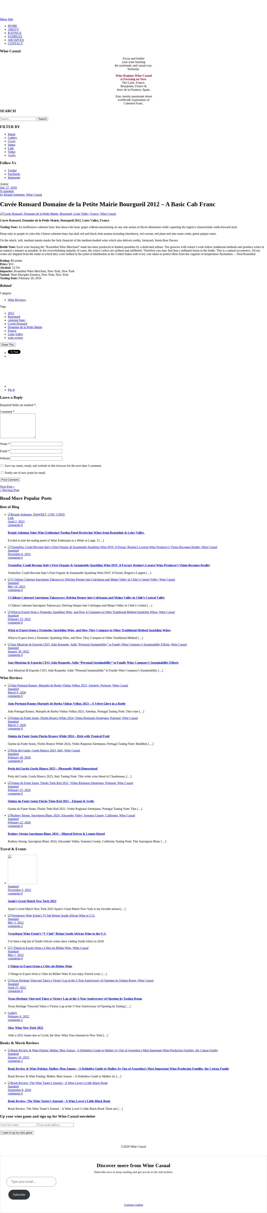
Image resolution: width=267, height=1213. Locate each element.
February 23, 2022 (19, 619)
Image (11, 134)
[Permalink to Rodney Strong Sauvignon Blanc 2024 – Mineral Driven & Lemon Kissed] (71, 815)
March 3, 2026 (17, 725)
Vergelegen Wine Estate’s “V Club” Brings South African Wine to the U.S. (57, 933)
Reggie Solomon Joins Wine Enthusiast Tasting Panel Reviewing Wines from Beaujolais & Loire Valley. (76, 532)
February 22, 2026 (19, 822)
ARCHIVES (16, 40)
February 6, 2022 (18, 1016)
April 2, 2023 (16, 521)
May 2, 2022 (16, 922)
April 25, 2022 (17, 987)
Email (5, 451)
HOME (12, 26)
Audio (12, 155)
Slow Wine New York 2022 (25, 1027)
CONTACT (15, 43)
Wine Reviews (17, 299)
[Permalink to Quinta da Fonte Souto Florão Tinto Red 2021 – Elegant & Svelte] (70, 783)
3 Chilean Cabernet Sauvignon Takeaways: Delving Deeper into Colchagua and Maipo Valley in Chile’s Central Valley (86, 597)
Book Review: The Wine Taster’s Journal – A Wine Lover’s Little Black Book (59, 1101)
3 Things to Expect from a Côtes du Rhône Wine (40, 966)
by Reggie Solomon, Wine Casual (21, 194)
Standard (13, 550)
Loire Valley (15, 334)
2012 (11, 313)
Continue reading (133, 1204)
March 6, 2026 (17, 692)
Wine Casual (134, 9)
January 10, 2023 (18, 1057)
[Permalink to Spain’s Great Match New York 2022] (22, 883)
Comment (7, 411)
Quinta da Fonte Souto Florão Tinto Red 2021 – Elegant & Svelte (51, 801)
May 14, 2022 (16, 586)
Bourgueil (14, 316)
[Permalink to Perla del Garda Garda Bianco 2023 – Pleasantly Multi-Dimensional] (44, 750)
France (12, 330)
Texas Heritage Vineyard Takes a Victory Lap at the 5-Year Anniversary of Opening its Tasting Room (75, 998)
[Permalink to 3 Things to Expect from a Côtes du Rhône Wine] (48, 948)
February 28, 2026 (19, 757)
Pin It (11, 389)
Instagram (14, 177)
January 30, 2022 (18, 651)
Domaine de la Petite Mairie (25, 327)
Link (11, 148)
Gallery (12, 137)
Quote (11, 141)
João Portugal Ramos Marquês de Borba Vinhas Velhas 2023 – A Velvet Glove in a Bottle (66, 703)
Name (5, 444)
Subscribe (19, 1194)
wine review (15, 337)
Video (11, 151)
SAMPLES (15, 36)
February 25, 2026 (19, 790)
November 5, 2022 (19, 890)
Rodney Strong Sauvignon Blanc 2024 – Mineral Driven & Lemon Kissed (56, 833)
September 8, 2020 (19, 1090)
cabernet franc (16, 320)
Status (11, 144)
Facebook (14, 174)
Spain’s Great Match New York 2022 (32, 901)
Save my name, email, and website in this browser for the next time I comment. (53, 465)
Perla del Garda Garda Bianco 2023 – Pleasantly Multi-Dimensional (52, 768)
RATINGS (14, 33)
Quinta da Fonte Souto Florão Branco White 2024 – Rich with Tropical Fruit (58, 736)
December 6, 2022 (19, 554)
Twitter (12, 170)
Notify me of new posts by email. (25, 472)
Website (5, 458)
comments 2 (15, 926)
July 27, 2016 (8, 187)
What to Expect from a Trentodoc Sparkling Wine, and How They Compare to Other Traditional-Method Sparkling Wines (89, 630)
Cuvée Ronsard (17, 323)
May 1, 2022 (16, 955)
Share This (8, 344)
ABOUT (13, 29)
